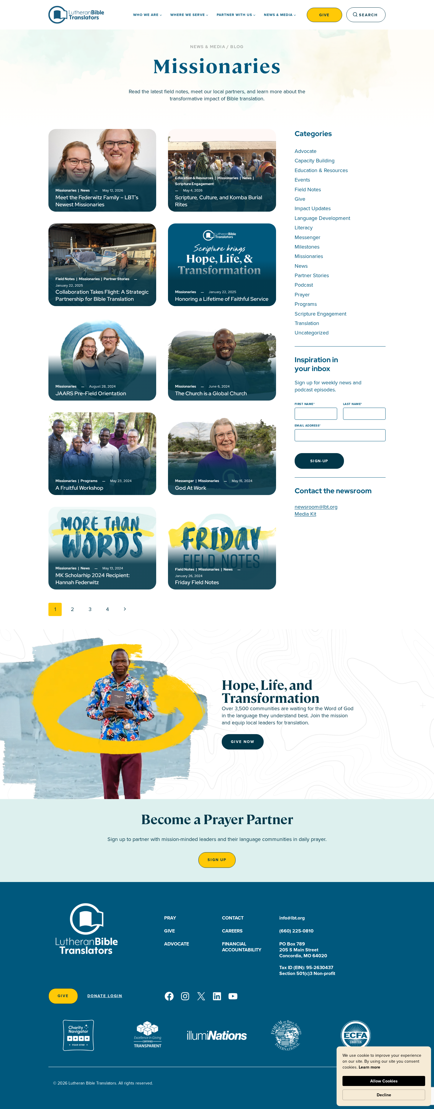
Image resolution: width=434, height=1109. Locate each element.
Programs (306, 304)
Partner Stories (312, 275)
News (301, 266)
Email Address (307, 425)
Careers (232, 930)
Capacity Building (315, 160)
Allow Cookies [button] (384, 1081)
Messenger (307, 237)
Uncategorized (312, 332)
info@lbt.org (292, 917)
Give (324, 15)
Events (302, 179)
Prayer (302, 294)
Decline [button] (384, 1095)
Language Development (322, 218)
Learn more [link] (369, 1067)
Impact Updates (313, 208)
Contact (233, 917)
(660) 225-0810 (296, 930)
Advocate (305, 151)
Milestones (307, 246)
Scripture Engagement (320, 313)
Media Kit (305, 513)
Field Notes (308, 189)
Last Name (352, 404)
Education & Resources (321, 170)
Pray (170, 917)
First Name (304, 404)
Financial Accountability (241, 946)
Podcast (304, 284)
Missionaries (309, 256)
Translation (307, 323)
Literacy (304, 227)
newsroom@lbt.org (316, 506)
